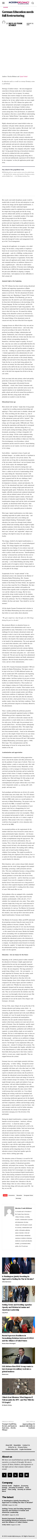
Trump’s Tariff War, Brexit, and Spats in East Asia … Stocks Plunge (9, 1427)
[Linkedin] (18, 31)
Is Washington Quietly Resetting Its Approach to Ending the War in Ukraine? (18, 1277)
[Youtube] (26, 1475)
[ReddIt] (23, 31)
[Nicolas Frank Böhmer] (3, 22)
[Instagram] (10, 1475)
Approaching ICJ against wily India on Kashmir (27, 1426)
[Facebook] (4, 31)
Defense (5, 1273)
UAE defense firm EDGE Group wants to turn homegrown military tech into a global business (17, 1369)
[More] (32, 31)
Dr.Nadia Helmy (7, 1405)
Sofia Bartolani (6, 1281)
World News (6, 1332)
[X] (9, 31)
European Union (28, 1195)
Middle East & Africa (8, 1393)
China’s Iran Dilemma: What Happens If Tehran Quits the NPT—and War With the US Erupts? (18, 1400)
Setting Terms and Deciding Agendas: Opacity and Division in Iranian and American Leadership (17, 1307)
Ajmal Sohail (23, 76)
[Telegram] (28, 31)
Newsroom (5, 1374)
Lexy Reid (5, 1312)
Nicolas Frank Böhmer (15, 24)
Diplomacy (5, 1301)
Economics (12, 1195)
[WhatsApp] (14, 31)
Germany (18, 1198)
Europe (5, 7)
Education (19, 1195)
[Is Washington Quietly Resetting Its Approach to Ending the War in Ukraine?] (18, 1265)
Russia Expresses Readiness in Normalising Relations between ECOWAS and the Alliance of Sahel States (18, 1338)
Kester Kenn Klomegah (9, 1343)
